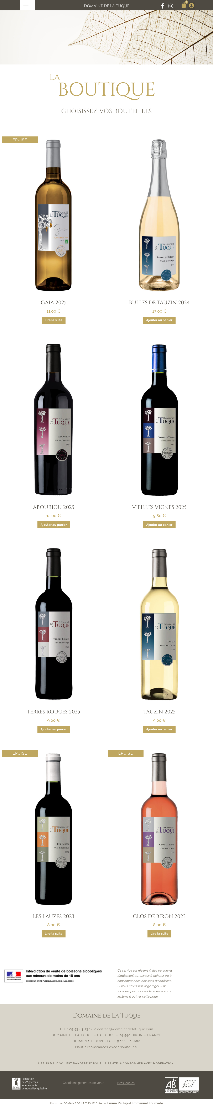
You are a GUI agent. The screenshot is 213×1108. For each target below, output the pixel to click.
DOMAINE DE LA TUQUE (106, 6)
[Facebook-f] (162, 6)
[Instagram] (170, 6)
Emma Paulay (117, 1103)
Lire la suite (53, 320)
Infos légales (126, 1083)
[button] (191, 6)
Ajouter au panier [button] (159, 320)
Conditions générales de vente (83, 1082)
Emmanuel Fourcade (147, 1103)
